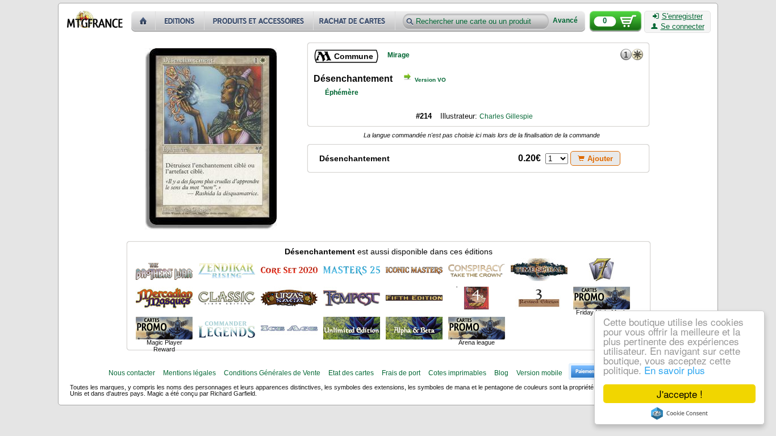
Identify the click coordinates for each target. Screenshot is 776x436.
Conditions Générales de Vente (272, 373)
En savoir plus (674, 370)
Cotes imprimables (457, 373)
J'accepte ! (680, 394)
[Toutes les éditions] (180, 21)
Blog (501, 373)
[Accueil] (143, 21)
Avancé (565, 21)
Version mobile (539, 373)
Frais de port (401, 373)
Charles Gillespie (506, 116)
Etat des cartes (351, 373)
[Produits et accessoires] (259, 21)
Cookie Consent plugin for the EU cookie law (679, 413)
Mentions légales (189, 373)
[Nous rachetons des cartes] (355, 21)
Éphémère (341, 93)
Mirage (398, 55)
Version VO (430, 80)
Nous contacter (132, 373)
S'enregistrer (682, 16)
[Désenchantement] (164, 269)
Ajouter (600, 158)
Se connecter (682, 27)
